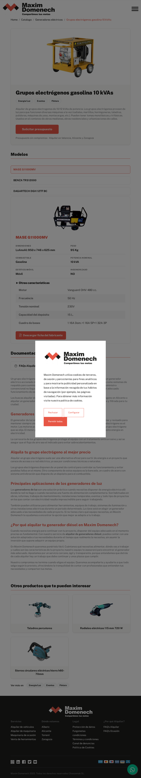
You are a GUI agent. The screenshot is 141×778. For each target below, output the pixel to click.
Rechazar (53, 412)
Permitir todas (55, 421)
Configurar (73, 412)
